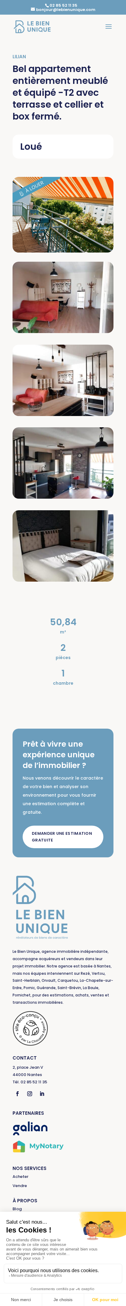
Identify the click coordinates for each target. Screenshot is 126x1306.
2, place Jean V (28, 1067)
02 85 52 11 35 (63, 5)
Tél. (30, 1082)
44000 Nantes (27, 1075)
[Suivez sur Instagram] (30, 1094)
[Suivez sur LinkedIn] (42, 1094)
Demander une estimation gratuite (62, 837)
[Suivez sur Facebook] (17, 1094)
